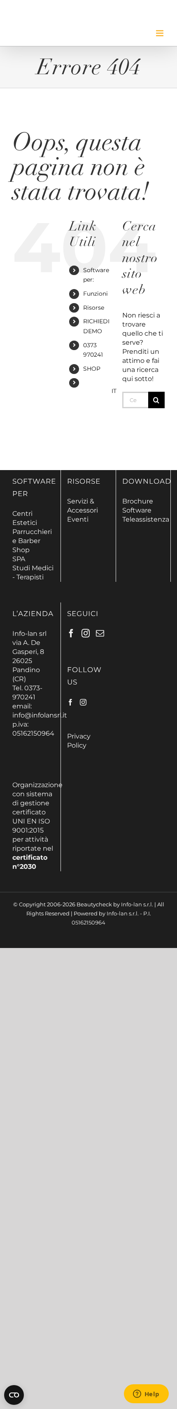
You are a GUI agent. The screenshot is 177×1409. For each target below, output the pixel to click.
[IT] (96, 391)
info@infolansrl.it (39, 715)
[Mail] (100, 633)
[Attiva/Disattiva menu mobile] (160, 33)
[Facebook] (71, 633)
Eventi (77, 519)
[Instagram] (86, 633)
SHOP (91, 368)
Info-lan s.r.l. (137, 904)
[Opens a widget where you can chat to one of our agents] (146, 1394)
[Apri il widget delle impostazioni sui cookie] (14, 1395)
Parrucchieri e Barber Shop (32, 541)
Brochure (137, 501)
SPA (18, 559)
